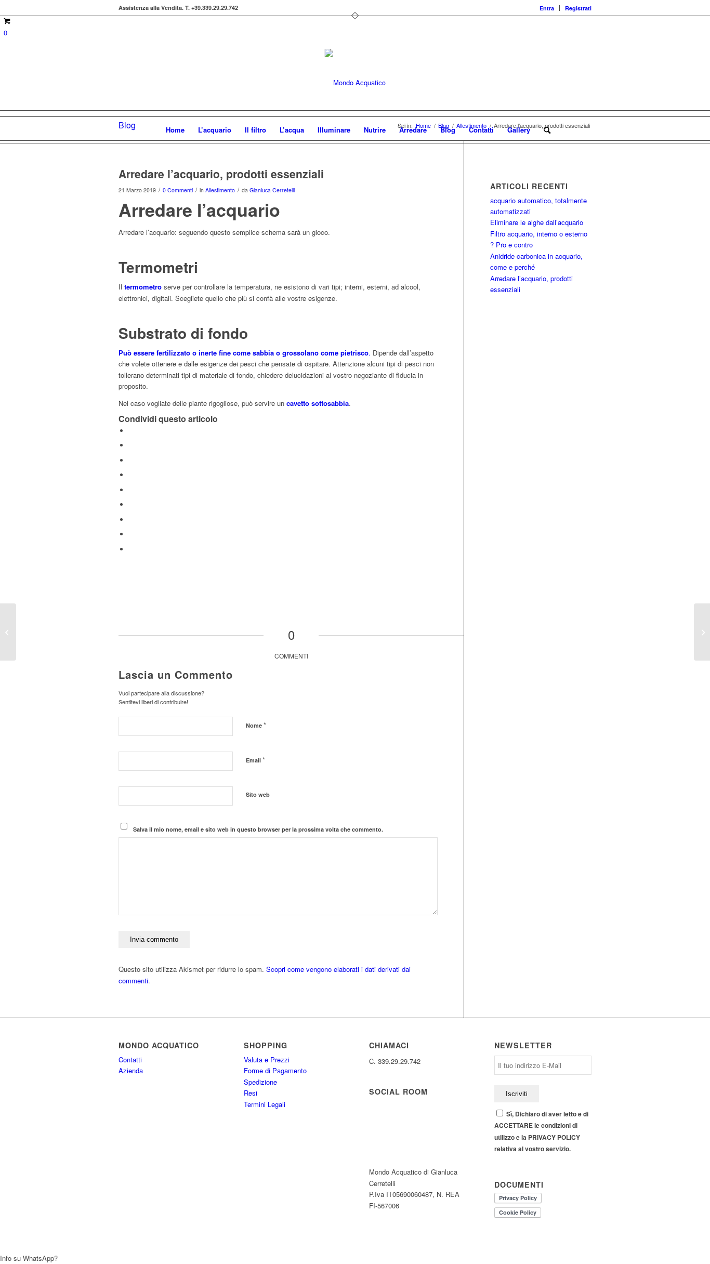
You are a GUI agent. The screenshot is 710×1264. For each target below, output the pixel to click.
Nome (256, 725)
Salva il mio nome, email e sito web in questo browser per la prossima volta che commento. (258, 829)
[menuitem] (547, 8)
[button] (355, 1258)
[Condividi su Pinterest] (131, 475)
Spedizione (260, 1082)
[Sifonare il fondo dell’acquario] (8, 632)
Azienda (131, 1070)
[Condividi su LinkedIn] (131, 490)
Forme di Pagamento (275, 1070)
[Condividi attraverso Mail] (131, 549)
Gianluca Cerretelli (272, 190)
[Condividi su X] (131, 445)
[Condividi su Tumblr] (131, 504)
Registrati (578, 8)
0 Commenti (178, 190)
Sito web (258, 794)
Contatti (130, 1059)
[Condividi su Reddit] (131, 534)
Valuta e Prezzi (267, 1059)
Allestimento (220, 190)
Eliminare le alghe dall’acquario (536, 222)
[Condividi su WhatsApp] (131, 460)
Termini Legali (264, 1104)
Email (255, 760)
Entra (547, 8)
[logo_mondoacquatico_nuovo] (355, 82)
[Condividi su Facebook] (131, 431)
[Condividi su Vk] (131, 519)
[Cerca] (543, 130)
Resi (250, 1093)
